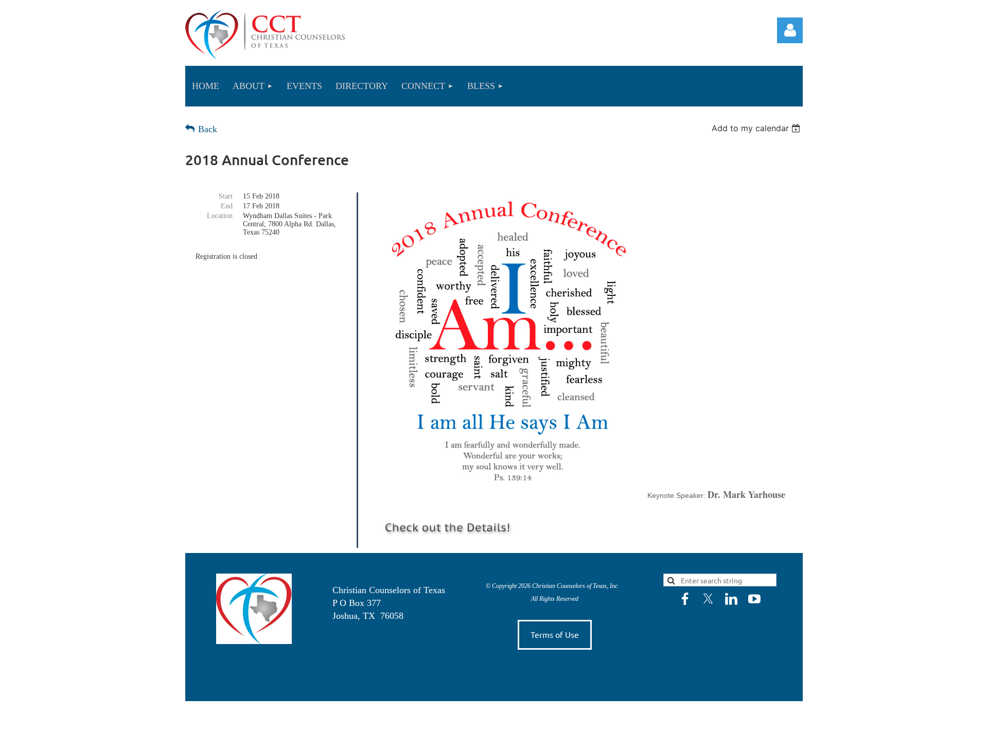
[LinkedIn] (731, 599)
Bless (464, 674)
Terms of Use (555, 634)
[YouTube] (754, 599)
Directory (388, 674)
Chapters (339, 674)
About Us (247, 674)
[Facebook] (685, 599)
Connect (431, 674)
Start (226, 196)
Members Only (512, 674)
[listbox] (757, 128)
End (227, 206)
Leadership (293, 674)
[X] (708, 599)
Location (220, 216)
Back (207, 129)
